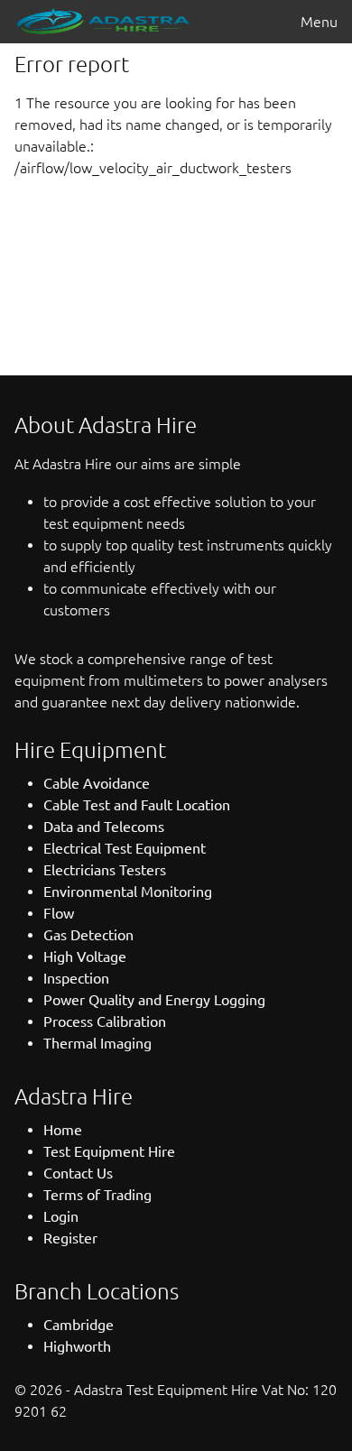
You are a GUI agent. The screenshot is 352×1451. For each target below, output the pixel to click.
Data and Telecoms (103, 826)
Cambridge (78, 1325)
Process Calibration (104, 1021)
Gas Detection (88, 935)
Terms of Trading (97, 1195)
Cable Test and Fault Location (136, 805)
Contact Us (78, 1173)
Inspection (76, 978)
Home (62, 1130)
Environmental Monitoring (127, 891)
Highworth (77, 1346)
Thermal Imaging (97, 1043)
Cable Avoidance (96, 783)
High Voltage (84, 956)
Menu (319, 22)
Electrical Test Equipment (124, 848)
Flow (58, 913)
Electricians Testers (104, 870)
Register (70, 1238)
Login (61, 1216)
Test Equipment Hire (109, 1151)
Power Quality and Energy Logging (154, 1000)
